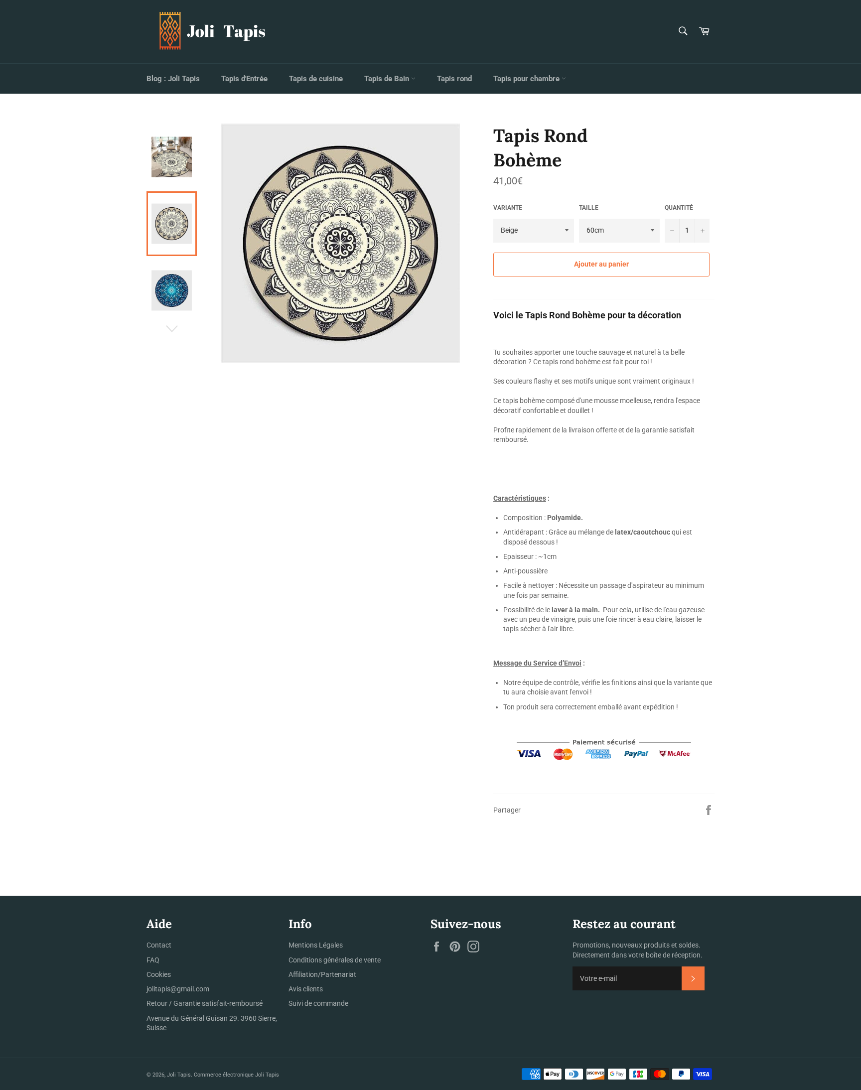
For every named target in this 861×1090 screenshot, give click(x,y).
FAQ (152, 960)
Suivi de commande (318, 1003)
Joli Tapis (179, 1075)
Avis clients (305, 989)
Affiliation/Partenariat (322, 974)
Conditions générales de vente (334, 960)
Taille (588, 207)
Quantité (679, 207)
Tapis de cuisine (316, 78)
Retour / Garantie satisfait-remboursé (204, 1003)
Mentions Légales (315, 945)
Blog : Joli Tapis (173, 78)
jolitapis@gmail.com (177, 989)
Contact (158, 945)
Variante (507, 207)
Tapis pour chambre (527, 78)
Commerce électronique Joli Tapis (236, 1075)
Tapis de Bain (387, 78)
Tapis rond (454, 78)
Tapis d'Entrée (244, 78)
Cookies (158, 974)
